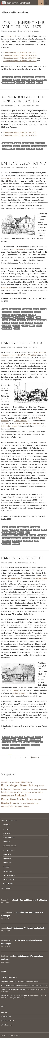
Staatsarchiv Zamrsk (8, 977)
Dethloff (41, 786)
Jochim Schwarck (20, 420)
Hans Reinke (6, 287)
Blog (36, 786)
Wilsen (39, 82)
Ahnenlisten (6, 782)
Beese (36, 309)
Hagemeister (23, 739)
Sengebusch (17, 540)
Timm (37, 540)
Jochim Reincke (19, 249)
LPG (27, 532)
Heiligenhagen (8, 837)
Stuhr (25, 325)
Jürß (8, 423)
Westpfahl (35, 745)
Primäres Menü (46, 2)
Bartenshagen (28, 77)
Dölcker (6, 314)
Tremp (32, 325)
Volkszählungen (33, 803)
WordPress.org (6, 1025)
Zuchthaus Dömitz (17, 747)
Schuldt (29, 323)
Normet (33, 535)
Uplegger (25, 745)
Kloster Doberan (9, 532)
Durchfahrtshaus (9, 739)
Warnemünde (7, 806)
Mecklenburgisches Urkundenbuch (15, 535)
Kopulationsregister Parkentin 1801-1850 (22, 99)
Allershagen (7, 77)
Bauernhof (27, 309)
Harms (37, 530)
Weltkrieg (6, 543)
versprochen (9, 36)
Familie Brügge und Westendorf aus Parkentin (26, 928)
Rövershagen (8, 871)
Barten (12, 527)
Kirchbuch (17, 792)
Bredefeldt (7, 312)
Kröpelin (6, 842)
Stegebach (39, 323)
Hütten (16, 79)
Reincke (14, 323)
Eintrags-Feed (6, 1017)
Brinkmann (14, 530)
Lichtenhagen (8, 850)
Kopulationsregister (39, 79)
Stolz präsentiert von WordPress (10, 1035)
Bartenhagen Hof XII (22, 558)
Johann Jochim (41, 578)
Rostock (35, 538)
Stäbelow (30, 82)
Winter (5, 747)
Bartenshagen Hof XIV (23, 163)
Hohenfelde (7, 79)
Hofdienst (6, 742)
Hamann (32, 314)
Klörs (5, 320)
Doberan (39, 736)
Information (6, 888)
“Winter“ (15, 690)
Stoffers (17, 325)
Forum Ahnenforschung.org (11, 985)
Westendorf (7, 328)
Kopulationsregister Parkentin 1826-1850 (19, 55)
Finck (14, 314)
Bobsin (43, 309)
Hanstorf (7, 833)
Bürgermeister (27, 312)
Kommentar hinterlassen (29, 31)
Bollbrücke (40, 77)
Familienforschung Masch (18, 2)
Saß (21, 323)
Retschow (7, 863)
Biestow (6, 825)
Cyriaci (37, 312)
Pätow (5, 745)
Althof (17, 77)
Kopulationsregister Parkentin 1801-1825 (19, 52)
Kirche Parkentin (7, 981)
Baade (5, 309)
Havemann (34, 790)
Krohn (12, 320)
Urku (39, 325)
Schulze (19, 803)
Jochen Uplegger (19, 693)
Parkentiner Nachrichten (37, 320)
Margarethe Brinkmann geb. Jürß (28, 423)
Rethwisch (7, 858)
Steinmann (6, 325)
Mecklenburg (7, 795)
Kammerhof (17, 742)
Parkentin (20, 82)
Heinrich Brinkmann (9, 426)
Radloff (6, 323)
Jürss (38, 317)
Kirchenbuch (26, 792)
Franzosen (22, 314)
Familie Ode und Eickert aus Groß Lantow (30, 900)
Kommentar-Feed (7, 1021)
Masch (40, 792)
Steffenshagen (9, 875)
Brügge (16, 312)
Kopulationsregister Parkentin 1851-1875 (19, 58)
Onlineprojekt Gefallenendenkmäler (14, 989)
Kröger (20, 532)
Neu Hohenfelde (8, 82)
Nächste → (34, 757)
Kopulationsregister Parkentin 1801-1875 (22, 24)
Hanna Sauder (8, 317)
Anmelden (4, 1013)
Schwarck (6, 540)
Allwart (6, 736)
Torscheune (15, 745)
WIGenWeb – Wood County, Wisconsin (15, 996)
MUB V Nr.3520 (9, 178)
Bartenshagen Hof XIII (23, 342)
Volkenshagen (8, 879)
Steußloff (28, 540)
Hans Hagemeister (13, 578)
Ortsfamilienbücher (9, 820)
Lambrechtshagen (10, 846)
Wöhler (16, 543)
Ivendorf (26, 79)
